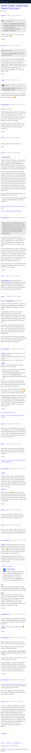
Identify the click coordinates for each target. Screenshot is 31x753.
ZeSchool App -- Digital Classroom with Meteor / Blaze (13, 207)
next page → (4, 733)
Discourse (9, 749)
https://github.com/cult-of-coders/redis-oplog (12, 684)
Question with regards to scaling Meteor (11, 211)
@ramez (3, 363)
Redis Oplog (11, 569)
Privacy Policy (15, 745)
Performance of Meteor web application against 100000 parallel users (13, 461)
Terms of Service (5, 745)
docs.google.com (8, 566)
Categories (8, 742)
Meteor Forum (4, 1)
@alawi (3, 353)
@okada (3, 473)
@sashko (3, 626)
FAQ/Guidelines (17, 742)
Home (2, 742)
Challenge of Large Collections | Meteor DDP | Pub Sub (13, 416)
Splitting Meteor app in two (8, 412)
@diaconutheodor (5, 157)
